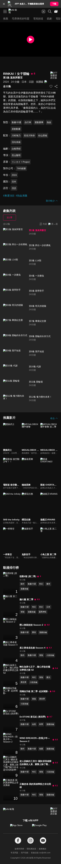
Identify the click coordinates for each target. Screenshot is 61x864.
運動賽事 (39, 122)
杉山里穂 (42, 135)
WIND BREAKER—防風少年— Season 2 (35, 739)
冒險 (22, 612)
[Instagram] (30, 840)
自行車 (28, 122)
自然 (34, 724)
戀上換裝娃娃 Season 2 (31, 625)
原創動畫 (16, 129)
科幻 (41, 584)
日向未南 (16, 142)
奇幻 (34, 607)
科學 (41, 724)
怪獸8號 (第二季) (28, 576)
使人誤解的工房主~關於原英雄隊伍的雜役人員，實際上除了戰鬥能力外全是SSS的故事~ (35, 763)
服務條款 (42, 849)
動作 (22, 584)
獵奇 (48, 584)
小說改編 (50, 655)
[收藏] (51, 86)
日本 (24, 81)
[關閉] (4, 4)
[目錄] (5, 11)
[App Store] (19, 827)
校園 (41, 749)
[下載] (43, 11)
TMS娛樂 (21, 168)
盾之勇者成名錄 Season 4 (32, 647)
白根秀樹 (16, 148)
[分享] (56, 86)
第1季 (9, 217)
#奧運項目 (9, 195)
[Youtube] (43, 840)
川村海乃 (16, 135)
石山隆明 (16, 155)
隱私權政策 (31, 849)
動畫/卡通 (16, 122)
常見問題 (14, 853)
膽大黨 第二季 (26, 599)
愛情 (34, 632)
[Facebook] (18, 840)
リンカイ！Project (21, 162)
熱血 (49, 122)
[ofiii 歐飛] (13, 11)
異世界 (23, 682)
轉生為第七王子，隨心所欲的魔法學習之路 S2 (35, 668)
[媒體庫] (56, 11)
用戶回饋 (24, 853)
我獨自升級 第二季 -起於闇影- (34, 691)
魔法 (48, 677)
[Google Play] (41, 827)
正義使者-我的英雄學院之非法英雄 (35, 785)
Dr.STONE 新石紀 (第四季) (33, 716)
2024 (6, 81)
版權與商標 (19, 849)
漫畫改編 (24, 589)
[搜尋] (50, 11)
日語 (31, 81)
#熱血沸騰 (21, 195)
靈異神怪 (42, 612)
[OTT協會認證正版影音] (54, 75)
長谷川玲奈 (29, 135)
